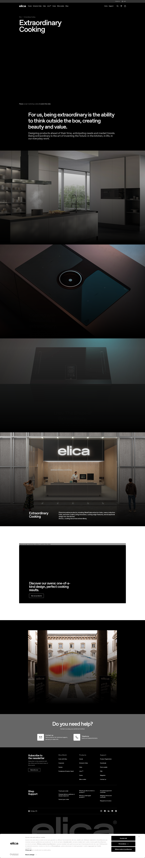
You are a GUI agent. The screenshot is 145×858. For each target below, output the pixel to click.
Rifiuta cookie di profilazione (123, 849)
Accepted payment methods (106, 791)
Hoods (81, 759)
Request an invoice (105, 801)
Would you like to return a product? (86, 791)
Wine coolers (82, 779)
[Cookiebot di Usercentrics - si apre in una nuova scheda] (14, 854)
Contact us (103, 779)
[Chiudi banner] (139, 836)
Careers (60, 767)
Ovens (81, 775)
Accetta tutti (123, 838)
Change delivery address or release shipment (66, 795)
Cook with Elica (62, 759)
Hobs (80, 767)
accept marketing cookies (31, 104)
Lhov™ (81, 771)
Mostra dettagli (29, 854)
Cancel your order (63, 799)
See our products (36, 596)
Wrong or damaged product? (85, 796)
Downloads (103, 763)
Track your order (63, 791)
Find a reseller (103, 767)
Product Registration (106, 759)
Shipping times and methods (106, 796)
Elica (20, 17)
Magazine (102, 775)
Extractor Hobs (83, 763)
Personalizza (122, 843)
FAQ (101, 771)
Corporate (61, 763)
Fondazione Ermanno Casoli (66, 771)
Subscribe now (34, 770)
